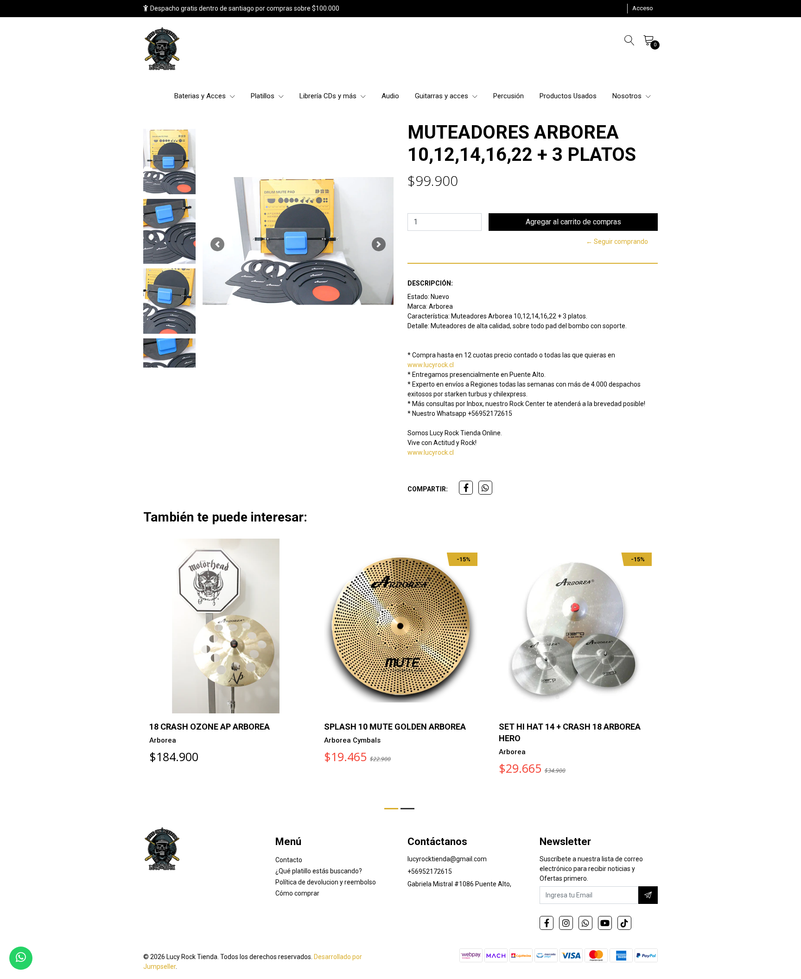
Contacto (288, 860)
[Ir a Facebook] (546, 922)
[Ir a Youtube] (604, 922)
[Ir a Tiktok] (624, 922)
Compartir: (427, 489)
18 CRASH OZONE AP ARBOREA (209, 726)
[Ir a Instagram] (565, 922)
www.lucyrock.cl (430, 365)
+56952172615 (429, 871)
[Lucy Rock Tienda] (162, 49)
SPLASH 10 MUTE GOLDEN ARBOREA (395, 726)
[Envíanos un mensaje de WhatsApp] (20, 958)
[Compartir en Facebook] (465, 487)
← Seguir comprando (617, 241)
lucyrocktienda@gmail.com (447, 859)
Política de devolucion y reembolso (325, 882)
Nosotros (627, 96)
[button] (217, 244)
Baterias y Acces (201, 96)
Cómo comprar (297, 893)
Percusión (508, 96)
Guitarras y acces (442, 96)
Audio (390, 96)
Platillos (263, 96)
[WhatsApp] (585, 922)
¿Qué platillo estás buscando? (318, 871)
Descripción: (430, 283)
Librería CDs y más (328, 96)
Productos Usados (568, 96)
